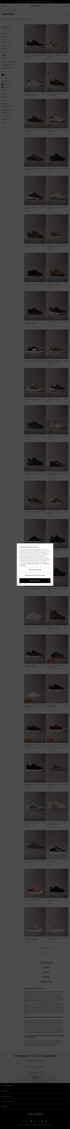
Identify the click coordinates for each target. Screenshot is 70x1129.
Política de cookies (33, 563)
